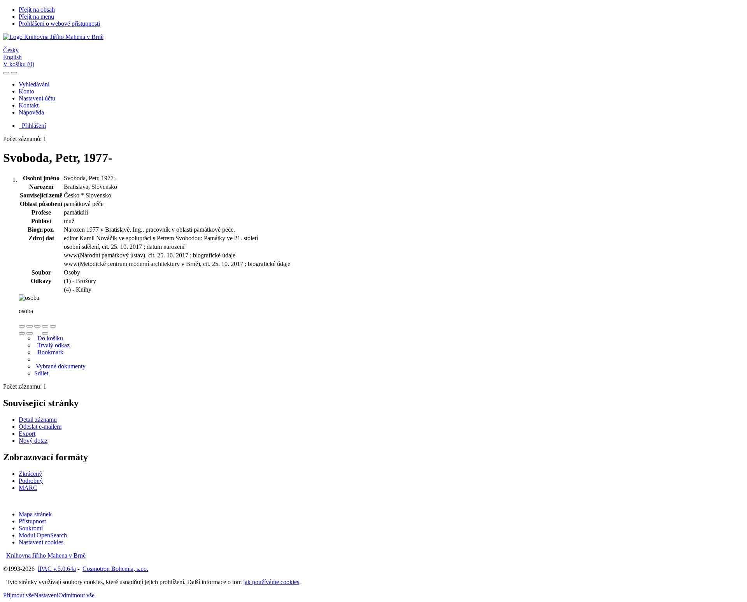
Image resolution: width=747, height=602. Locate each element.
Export (27, 433)
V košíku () (18, 64)
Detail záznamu (38, 419)
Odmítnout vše (76, 595)
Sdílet (41, 373)
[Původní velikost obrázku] (37, 326)
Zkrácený (30, 473)
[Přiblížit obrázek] (22, 326)
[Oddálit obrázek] (29, 326)
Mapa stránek (35, 514)
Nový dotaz (33, 440)
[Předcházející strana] (37, 333)
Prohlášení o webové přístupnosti (59, 23)
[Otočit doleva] (22, 333)
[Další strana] (45, 333)
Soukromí (31, 528)
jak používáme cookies (271, 582)
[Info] (53, 326)
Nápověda (31, 112)
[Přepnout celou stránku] (45, 326)
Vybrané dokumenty (60, 366)
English (12, 57)
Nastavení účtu (37, 98)
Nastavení (46, 595)
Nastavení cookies (41, 542)
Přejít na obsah (37, 9)
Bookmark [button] (48, 352)
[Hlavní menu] (14, 73)
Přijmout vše (18, 595)
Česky (11, 50)
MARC (28, 487)
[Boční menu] (6, 73)
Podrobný (31, 480)
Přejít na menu (36, 16)
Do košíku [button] (48, 338)
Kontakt (29, 105)
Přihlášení (32, 125)
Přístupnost (32, 521)
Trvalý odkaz (52, 345)
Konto (26, 91)
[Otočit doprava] (29, 333)
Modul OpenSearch (43, 535)
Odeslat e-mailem (40, 426)
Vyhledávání (34, 84)
